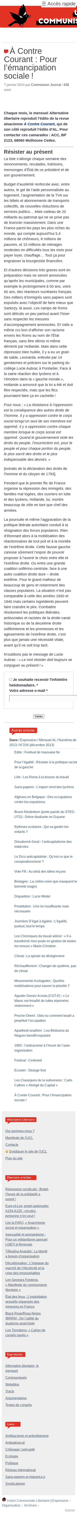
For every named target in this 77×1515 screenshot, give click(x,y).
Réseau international (20, 1470)
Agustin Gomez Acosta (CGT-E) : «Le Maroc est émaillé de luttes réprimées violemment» (41, 1000)
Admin (70, 1510)
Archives (30, 1505)
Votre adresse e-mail (28, 691)
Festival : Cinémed (28, 1060)
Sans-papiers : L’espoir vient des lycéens (44, 787)
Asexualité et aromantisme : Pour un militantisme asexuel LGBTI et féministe (26, 1239)
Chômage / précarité (20, 1449)
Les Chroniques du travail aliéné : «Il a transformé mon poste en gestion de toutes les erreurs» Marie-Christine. (45, 941)
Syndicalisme (15, 1483)
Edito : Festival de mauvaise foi (37, 752)
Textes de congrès (18, 1405)
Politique (11, 1463)
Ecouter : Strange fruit (30, 1070)
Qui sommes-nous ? (19, 1131)
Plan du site (14, 1158)
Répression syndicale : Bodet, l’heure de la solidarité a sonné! (27, 1194)
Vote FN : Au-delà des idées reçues (40, 871)
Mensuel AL (47, 740)
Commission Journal (46, 85)
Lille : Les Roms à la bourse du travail (41, 777)
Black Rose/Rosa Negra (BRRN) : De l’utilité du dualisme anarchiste (23, 1318)
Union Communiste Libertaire (28, 1500)
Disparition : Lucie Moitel (32, 896)
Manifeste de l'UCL (19, 1138)
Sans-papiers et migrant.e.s (25, 1477)
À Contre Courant (39, 124)
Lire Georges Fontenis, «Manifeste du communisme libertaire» (26, 1285)
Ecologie (11, 1456)
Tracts (9, 1391)
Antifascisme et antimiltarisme (27, 1436)
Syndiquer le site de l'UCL (28, 1151)
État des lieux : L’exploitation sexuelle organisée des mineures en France (26, 1301)
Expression (28, 740)
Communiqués (16, 1377)
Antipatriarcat (15, 1442)
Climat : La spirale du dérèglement (39, 956)
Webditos (12, 1384)
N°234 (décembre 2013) (36, 745)
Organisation (11, 1505)
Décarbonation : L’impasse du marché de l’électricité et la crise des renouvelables (27, 1268)
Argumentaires (16, 1398)
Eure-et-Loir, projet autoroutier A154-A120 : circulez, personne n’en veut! (27, 1211)
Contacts (11, 1144)
